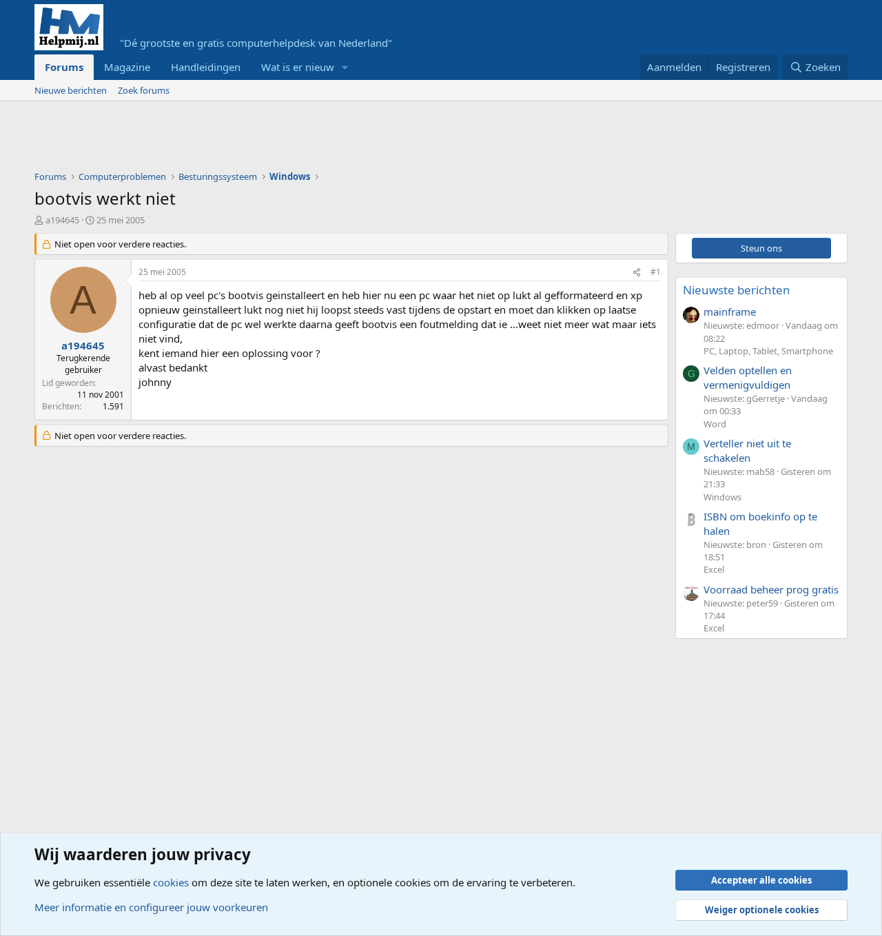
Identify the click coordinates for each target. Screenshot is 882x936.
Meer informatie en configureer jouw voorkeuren (151, 907)
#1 (655, 272)
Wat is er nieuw (297, 67)
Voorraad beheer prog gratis (771, 589)
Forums (64, 67)
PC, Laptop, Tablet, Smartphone (768, 351)
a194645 (62, 220)
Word (715, 424)
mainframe (730, 311)
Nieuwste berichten (736, 290)
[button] (345, 67)
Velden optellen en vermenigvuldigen (748, 377)
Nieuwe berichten (70, 90)
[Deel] (637, 273)
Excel (714, 569)
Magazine (127, 67)
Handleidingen (205, 67)
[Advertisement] (285, 139)
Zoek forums (144, 90)
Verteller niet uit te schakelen (747, 450)
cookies (171, 882)
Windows (722, 497)
